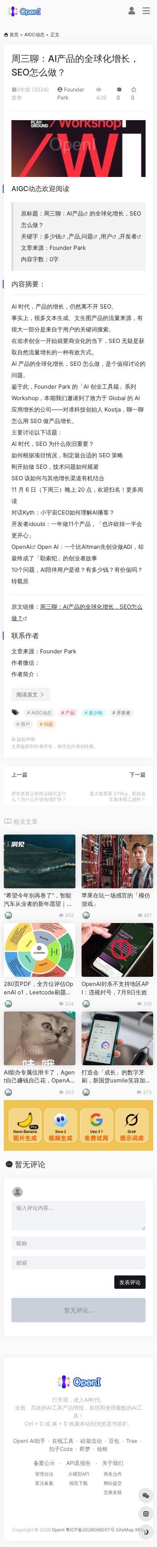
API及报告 (78, 1463)
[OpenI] (24, 11)
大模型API (78, 1474)
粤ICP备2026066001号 (90, 1530)
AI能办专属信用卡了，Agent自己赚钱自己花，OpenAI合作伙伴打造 (39, 1077)
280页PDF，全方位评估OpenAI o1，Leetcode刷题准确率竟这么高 (38, 988)
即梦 (85, 1449)
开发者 (128, 236)
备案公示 (44, 1463)
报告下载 (78, 1483)
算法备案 (44, 1483)
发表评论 (130, 1282)
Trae (131, 1441)
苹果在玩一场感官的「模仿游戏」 (116, 899)
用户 (106, 236)
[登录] (132, 11)
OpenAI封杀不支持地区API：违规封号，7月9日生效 (115, 987)
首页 (14, 34)
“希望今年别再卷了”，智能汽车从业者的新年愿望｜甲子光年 (38, 900)
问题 (87, 236)
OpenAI (21, 546)
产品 (77, 213)
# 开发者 (121, 713)
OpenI (58, 1530)
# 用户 (23, 724)
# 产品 (68, 713)
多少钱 (52, 236)
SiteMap (125, 1530)
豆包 (114, 1441)
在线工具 (63, 1441)
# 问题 (46, 724)
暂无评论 (30, 1164)
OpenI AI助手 (29, 1441)
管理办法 (44, 1474)
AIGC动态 (34, 34)
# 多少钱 (94, 713)
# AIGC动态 (39, 713)
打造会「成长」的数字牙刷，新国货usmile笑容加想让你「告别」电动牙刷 (116, 1077)
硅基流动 (91, 1441)
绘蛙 (102, 1449)
